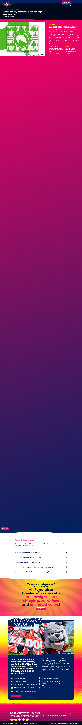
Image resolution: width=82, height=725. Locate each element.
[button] (2, 528)
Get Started (41, 608)
